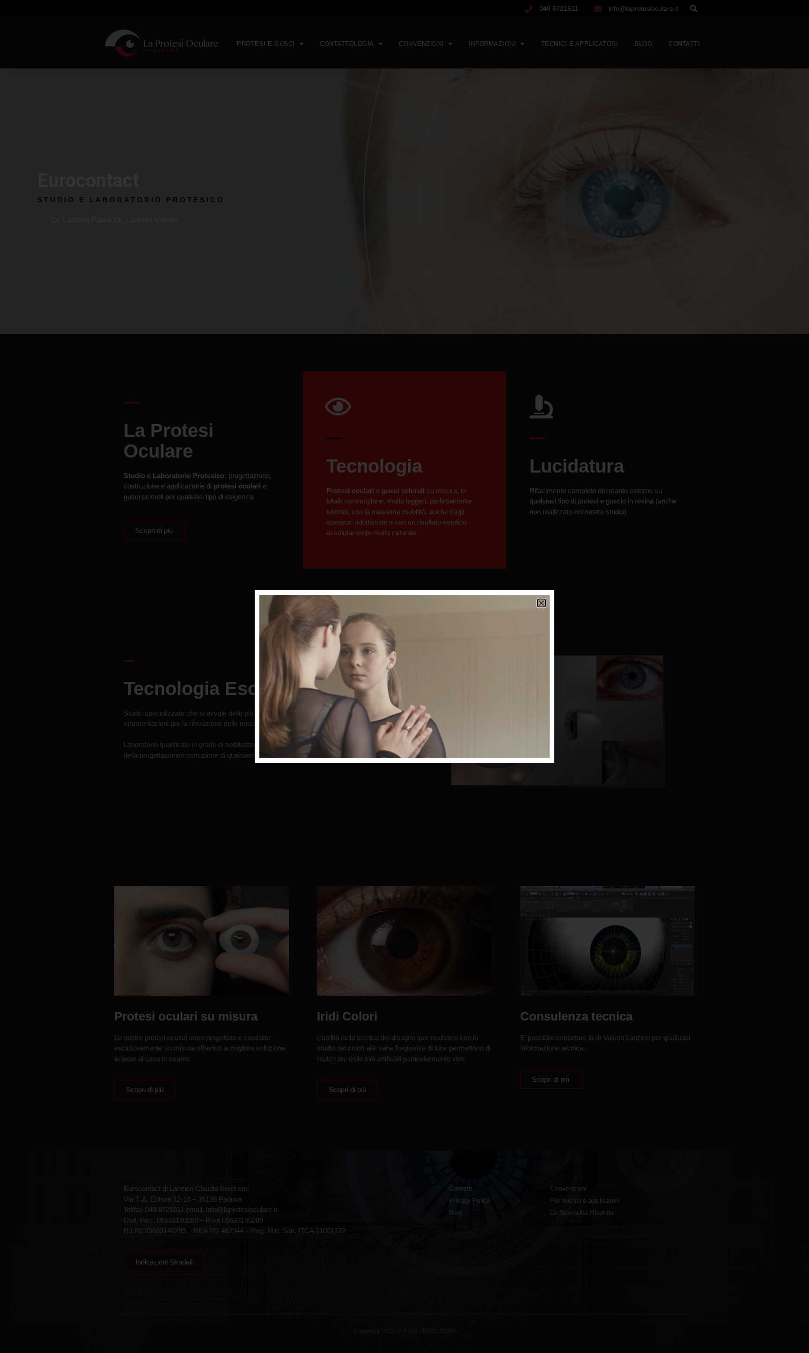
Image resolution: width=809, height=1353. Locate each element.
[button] (541, 602)
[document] (404, 676)
